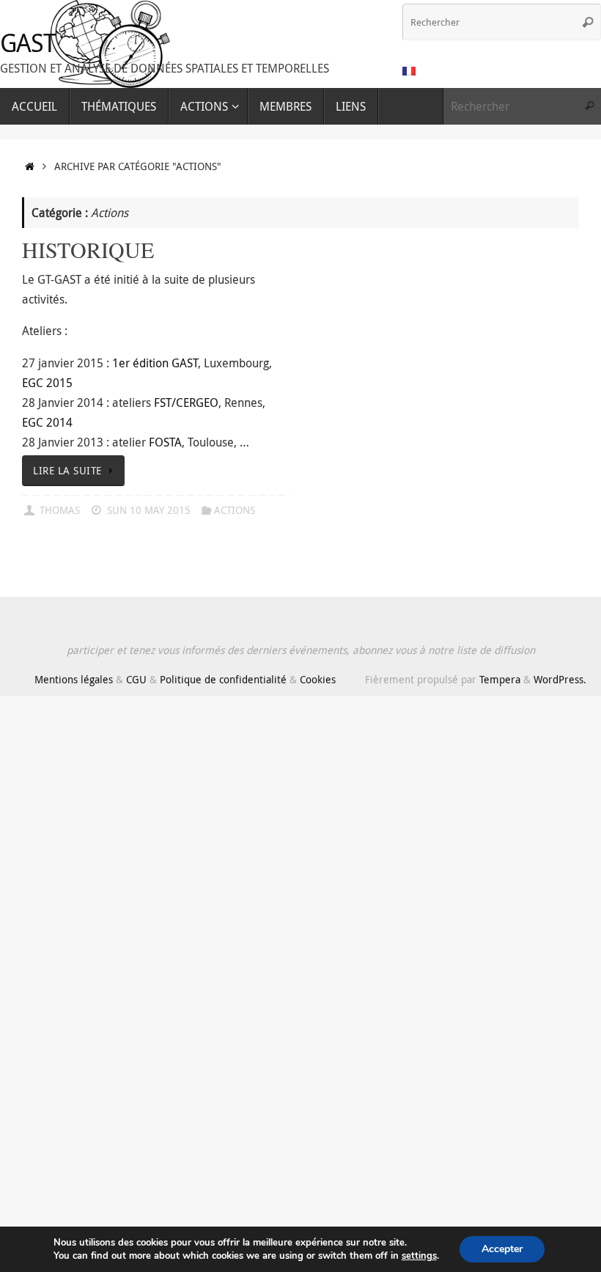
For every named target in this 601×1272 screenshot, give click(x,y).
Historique (88, 249)
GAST (28, 42)
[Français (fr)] (409, 71)
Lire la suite (67, 470)
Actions (234, 510)
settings (419, 1255)
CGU (136, 679)
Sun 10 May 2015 (149, 510)
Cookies (318, 679)
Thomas (60, 510)
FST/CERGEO (186, 402)
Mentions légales (73, 679)
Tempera (499, 679)
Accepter (502, 1249)
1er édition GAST (155, 363)
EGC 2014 (47, 422)
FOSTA (165, 442)
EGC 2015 (47, 383)
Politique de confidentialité (223, 679)
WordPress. (560, 679)
